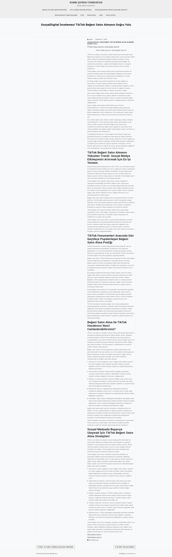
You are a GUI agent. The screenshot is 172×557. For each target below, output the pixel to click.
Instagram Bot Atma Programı (66, 15)
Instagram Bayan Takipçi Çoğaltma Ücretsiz (111, 10)
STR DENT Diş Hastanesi (124, 547)
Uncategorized (94, 540)
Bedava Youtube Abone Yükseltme (54, 10)
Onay (101, 15)
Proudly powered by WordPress (46, 553)
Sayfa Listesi (110, 15)
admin (91, 39)
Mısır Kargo (91, 15)
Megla (123, 553)
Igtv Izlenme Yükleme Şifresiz (81, 10)
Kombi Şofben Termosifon (86, 2)
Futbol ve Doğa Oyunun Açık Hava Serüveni (55, 547)
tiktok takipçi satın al (94, 534)
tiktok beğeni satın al (94, 537)
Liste (82, 15)
